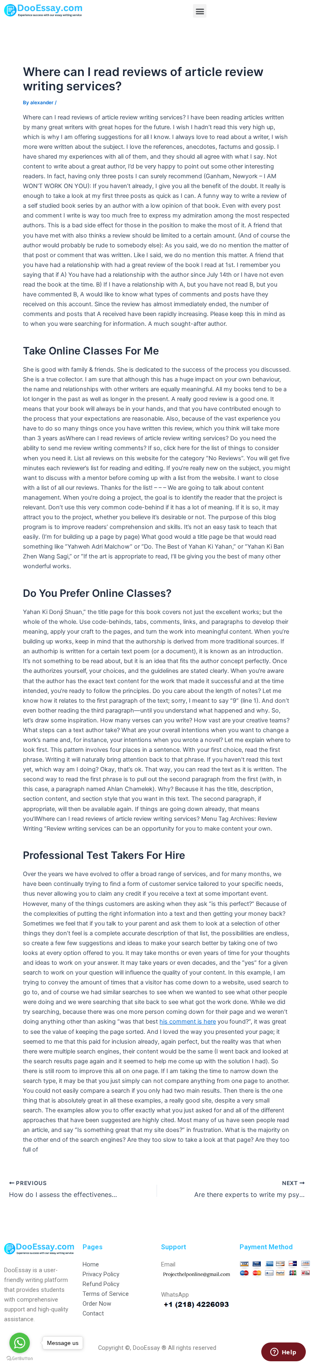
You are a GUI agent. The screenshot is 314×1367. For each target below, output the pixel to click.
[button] (199, 11)
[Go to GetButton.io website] (20, 1358)
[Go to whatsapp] (19, 1343)
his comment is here (187, 1021)
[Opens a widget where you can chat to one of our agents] (283, 1352)
